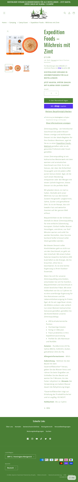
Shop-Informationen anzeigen (58, 123)
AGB (65, 475)
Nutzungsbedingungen (35, 431)
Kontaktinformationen (66, 477)
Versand (53, 60)
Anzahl (46, 89)
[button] (4, 13)
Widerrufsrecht (42, 475)
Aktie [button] (48, 408)
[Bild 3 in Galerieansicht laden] (26, 68)
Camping (12, 22)
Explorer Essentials (17, 475)
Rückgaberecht (47, 427)
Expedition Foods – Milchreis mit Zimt (45, 22)
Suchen (48, 431)
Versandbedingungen (62, 427)
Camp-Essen (23, 22)
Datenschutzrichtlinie (31, 427)
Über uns (9, 427)
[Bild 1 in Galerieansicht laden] (9, 68)
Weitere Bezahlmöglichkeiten (58, 111)
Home (4, 22)
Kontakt (18, 427)
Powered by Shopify (29, 475)
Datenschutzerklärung (55, 475)
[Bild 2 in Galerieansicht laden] (18, 68)
